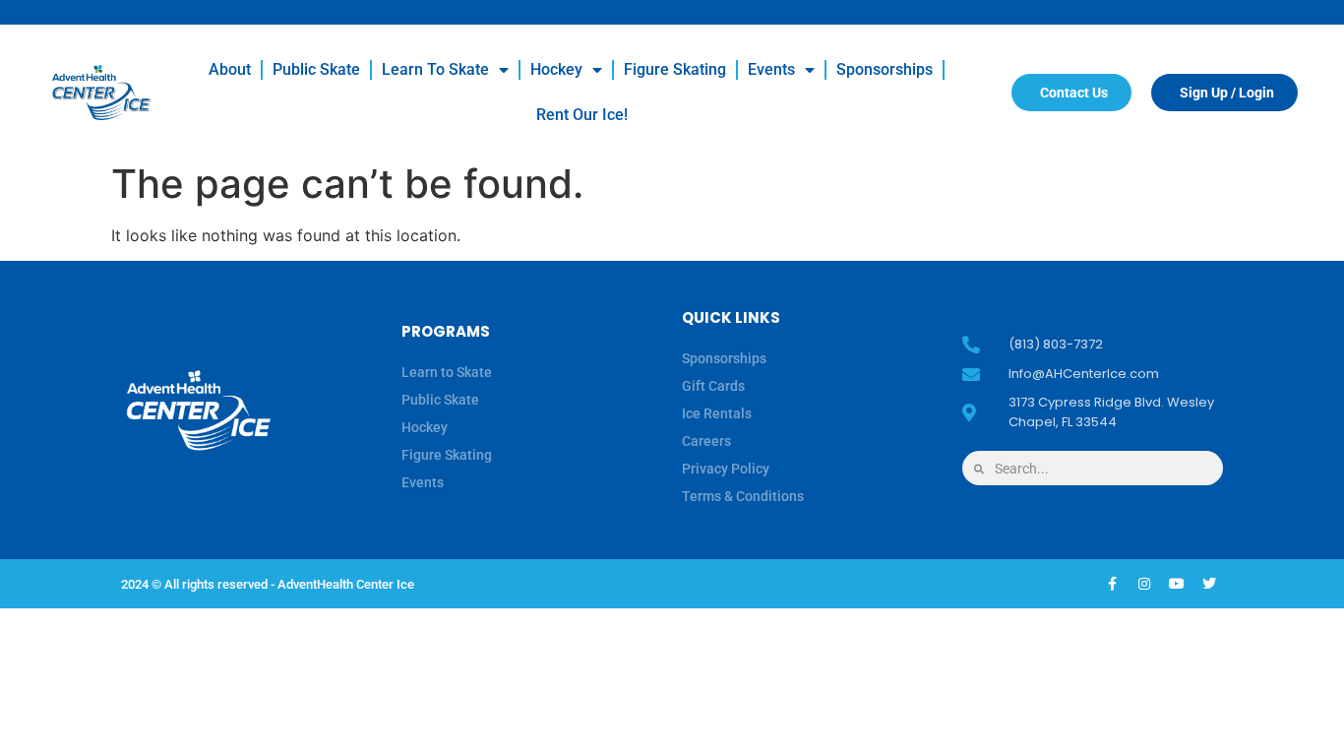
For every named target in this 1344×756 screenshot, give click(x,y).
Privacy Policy (725, 468)
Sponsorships (884, 69)
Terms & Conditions (743, 496)
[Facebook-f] (1112, 584)
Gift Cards (713, 386)
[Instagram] (1144, 584)
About (230, 69)
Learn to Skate (435, 69)
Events (771, 69)
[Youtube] (1177, 584)
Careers (706, 441)
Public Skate (316, 69)
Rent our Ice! (582, 114)
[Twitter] (1209, 584)
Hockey (556, 69)
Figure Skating (675, 69)
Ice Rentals (717, 413)
